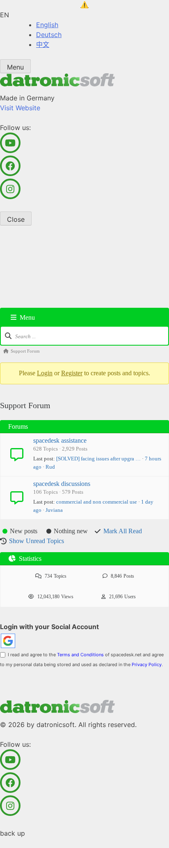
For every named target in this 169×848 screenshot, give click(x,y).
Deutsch (49, 34)
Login (45, 372)
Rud (50, 467)
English (47, 25)
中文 (42, 44)
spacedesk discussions (61, 483)
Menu (15, 67)
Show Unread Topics (36, 540)
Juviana (54, 510)
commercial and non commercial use (96, 502)
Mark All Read (122, 530)
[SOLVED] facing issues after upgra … (98, 458)
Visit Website (20, 108)
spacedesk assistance (60, 440)
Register (71, 372)
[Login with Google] (8, 641)
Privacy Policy (147, 664)
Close (16, 219)
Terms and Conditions (80, 654)
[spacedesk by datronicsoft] (84, 5)
